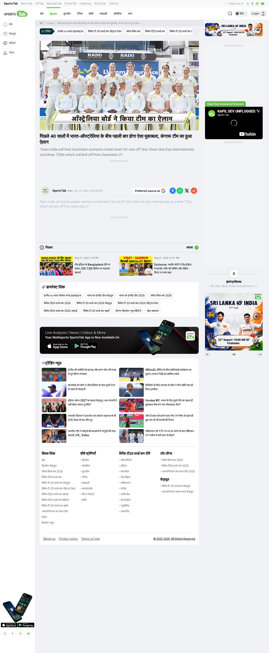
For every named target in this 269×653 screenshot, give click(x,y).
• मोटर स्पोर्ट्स (87, 494)
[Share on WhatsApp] (180, 191)
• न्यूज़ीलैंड (124, 505)
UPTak (39, 3)
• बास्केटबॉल (86, 488)
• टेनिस (83, 477)
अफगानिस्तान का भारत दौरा (55, 511)
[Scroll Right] (196, 31)
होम (10, 24)
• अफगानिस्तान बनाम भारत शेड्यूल (177, 491)
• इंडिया (123, 465)
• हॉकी (83, 499)
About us (49, 539)
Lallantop (85, 3)
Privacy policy (68, 539)
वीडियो (12, 43)
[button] (42, 13)
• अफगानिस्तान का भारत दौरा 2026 (177, 471)
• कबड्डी (84, 482)
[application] (119, 85)
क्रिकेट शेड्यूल (49, 465)
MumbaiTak (54, 3)
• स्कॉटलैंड (124, 494)
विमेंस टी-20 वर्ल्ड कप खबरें (55, 505)
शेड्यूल (12, 33)
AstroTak (100, 3)
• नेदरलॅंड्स (124, 477)
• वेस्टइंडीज (125, 499)
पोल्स (11, 52)
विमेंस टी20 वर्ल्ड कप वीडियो (55, 499)
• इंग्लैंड (122, 488)
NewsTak (26, 3)
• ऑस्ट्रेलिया (125, 460)
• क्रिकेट (84, 460)
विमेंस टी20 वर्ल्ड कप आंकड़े (55, 494)
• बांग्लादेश (124, 471)
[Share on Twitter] (187, 191)
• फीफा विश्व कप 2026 (171, 460)
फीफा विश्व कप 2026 (52, 471)
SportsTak (11, 3)
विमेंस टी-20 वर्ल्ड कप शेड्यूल (56, 482)
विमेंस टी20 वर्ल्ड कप (52, 477)
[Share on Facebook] (173, 191)
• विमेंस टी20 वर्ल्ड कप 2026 (174, 465)
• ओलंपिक (85, 465)
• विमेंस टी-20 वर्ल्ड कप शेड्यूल (175, 485)
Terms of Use (90, 539)
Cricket (50, 23)
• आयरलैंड (124, 511)
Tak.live (113, 3)
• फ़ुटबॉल (84, 471)
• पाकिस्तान (124, 482)
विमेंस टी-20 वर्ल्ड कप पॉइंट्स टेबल (58, 488)
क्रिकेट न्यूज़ (48, 522)
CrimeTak (71, 3)
